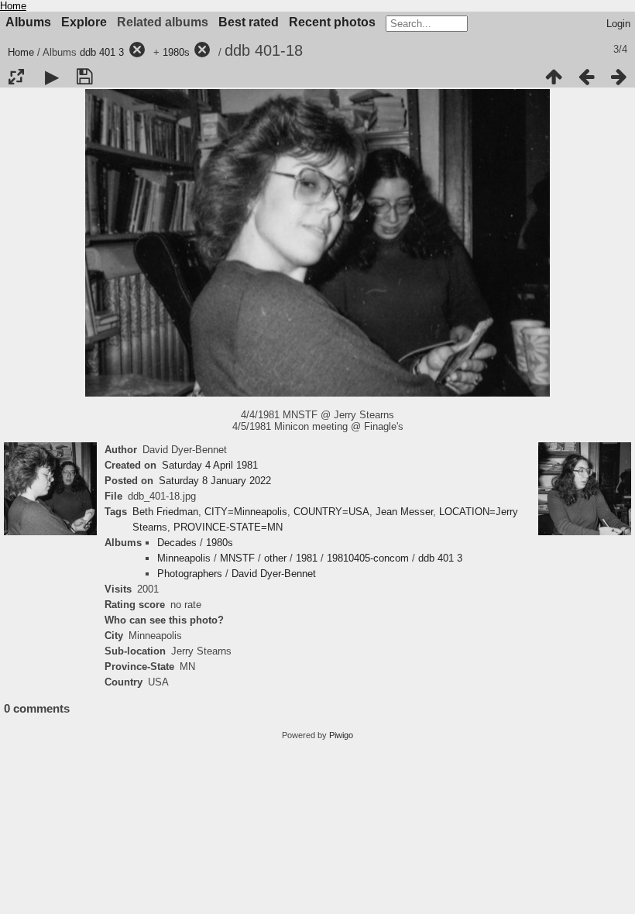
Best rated (248, 22)
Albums (28, 22)
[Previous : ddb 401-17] (586, 77)
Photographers (189, 573)
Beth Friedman (165, 511)
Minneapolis (184, 558)
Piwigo (341, 735)
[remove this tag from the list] (137, 52)
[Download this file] (84, 77)
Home (13, 6)
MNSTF (237, 558)
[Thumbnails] (553, 77)
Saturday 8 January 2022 (215, 480)
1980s (176, 52)
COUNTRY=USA (331, 511)
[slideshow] (52, 77)
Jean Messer (404, 511)
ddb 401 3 (102, 52)
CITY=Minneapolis (245, 511)
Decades (177, 542)
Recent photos (332, 22)
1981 (307, 558)
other (275, 558)
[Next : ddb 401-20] (618, 77)
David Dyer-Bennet (274, 573)
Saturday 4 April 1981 (210, 465)
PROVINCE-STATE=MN (228, 527)
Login (618, 23)
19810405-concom (368, 558)
